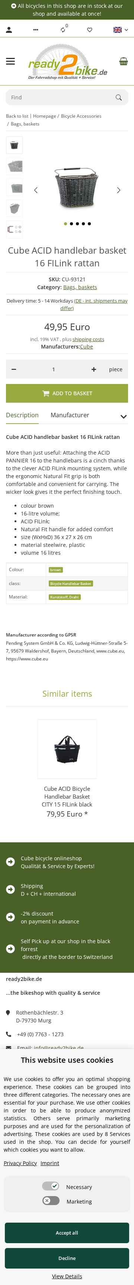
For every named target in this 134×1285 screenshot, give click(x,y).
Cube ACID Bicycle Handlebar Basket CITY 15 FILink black (67, 796)
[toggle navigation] (10, 61)
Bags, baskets (80, 287)
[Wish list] (90, 30)
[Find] (122, 97)
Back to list (17, 116)
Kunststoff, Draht (64, 597)
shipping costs (88, 339)
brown (55, 569)
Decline (67, 1258)
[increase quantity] (94, 369)
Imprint (50, 1163)
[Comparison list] (63, 30)
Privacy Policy (20, 1163)
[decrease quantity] (14, 369)
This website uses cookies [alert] (67, 1060)
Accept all (67, 1232)
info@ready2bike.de (59, 1048)
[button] (36, 30)
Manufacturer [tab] (70, 415)
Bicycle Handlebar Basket (70, 583)
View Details (67, 1276)
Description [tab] (22, 415)
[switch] (50, 1186)
